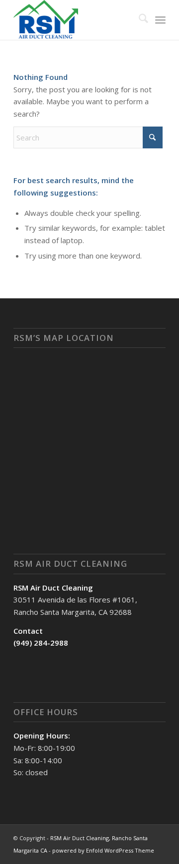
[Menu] (160, 20)
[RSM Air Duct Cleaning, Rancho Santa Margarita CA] (74, 20)
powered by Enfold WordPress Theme (103, 850)
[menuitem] (138, 20)
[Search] (138, 20)
